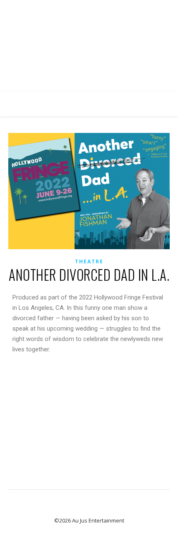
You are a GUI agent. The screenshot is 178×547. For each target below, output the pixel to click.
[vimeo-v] (95, 8)
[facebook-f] (72, 8)
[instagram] (84, 8)
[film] (106, 8)
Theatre (89, 261)
